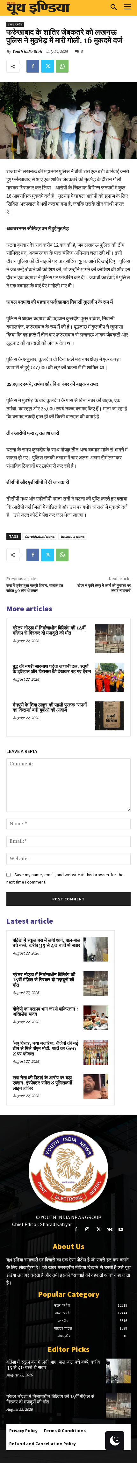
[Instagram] (87, 1229)
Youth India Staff (27, 51)
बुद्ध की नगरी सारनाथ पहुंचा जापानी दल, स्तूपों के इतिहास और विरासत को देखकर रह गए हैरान (52, 669)
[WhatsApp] (62, 66)
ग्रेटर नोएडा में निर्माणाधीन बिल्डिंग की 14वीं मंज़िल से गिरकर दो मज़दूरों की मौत (49, 630)
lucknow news (72, 536)
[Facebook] (32, 66)
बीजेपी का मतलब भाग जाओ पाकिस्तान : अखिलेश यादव (45, 1012)
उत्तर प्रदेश (15, 24)
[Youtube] (121, 1229)
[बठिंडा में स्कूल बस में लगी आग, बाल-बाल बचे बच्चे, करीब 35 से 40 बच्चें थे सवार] (95, 949)
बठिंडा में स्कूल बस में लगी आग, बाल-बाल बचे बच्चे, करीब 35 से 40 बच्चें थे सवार (46, 943)
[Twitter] (47, 66)
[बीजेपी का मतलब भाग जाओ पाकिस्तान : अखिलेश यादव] (95, 1017)
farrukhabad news (39, 536)
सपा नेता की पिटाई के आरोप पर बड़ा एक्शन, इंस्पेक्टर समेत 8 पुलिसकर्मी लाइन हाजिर (42, 1083)
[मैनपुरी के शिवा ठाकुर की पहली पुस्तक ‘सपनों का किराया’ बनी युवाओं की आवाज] (109, 715)
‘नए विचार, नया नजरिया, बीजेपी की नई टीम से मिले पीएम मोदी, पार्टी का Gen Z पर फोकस (45, 1048)
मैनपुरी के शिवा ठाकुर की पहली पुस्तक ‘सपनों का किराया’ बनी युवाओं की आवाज (50, 708)
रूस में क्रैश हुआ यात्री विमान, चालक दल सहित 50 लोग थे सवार (34, 588)
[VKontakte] (110, 1229)
